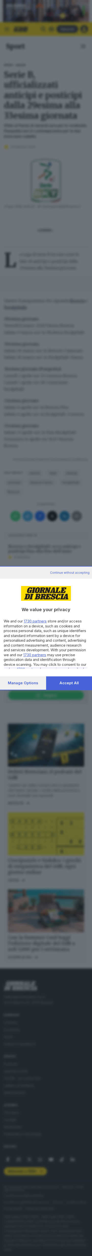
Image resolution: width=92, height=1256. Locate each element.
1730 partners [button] (35, 621)
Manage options (23, 683)
